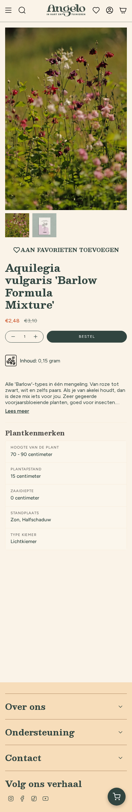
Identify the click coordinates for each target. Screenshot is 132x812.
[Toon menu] (8, 10)
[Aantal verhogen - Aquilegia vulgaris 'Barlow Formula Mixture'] (36, 337)
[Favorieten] (96, 10)
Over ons (25, 706)
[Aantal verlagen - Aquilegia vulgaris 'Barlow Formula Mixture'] (13, 337)
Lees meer (17, 411)
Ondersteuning (40, 732)
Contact (23, 758)
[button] (117, 797)
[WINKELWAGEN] (123, 10)
